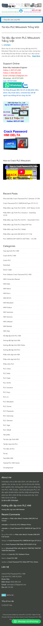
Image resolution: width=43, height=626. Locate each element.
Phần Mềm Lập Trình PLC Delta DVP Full (17, 225)
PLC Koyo (6, 392)
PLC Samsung (8, 416)
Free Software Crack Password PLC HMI (17, 274)
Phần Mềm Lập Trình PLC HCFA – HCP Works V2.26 (21, 208)
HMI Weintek (7, 326)
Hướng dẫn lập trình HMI (11, 340)
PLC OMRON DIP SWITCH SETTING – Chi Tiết (19, 239)
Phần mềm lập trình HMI (11, 354)
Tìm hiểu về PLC (9, 449)
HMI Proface (7, 307)
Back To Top (36, 614)
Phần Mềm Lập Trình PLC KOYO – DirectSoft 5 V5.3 (21, 220)
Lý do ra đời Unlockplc (10, 500)
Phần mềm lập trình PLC (11, 359)
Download (6, 265)
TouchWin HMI (8, 458)
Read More (36, 56)
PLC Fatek (6, 378)
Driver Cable (7, 270)
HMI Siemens (8, 317)
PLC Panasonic (8, 411)
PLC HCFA (7, 383)
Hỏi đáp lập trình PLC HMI (12, 336)
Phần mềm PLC (8, 364)
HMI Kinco (6, 293)
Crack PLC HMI (12, 558)
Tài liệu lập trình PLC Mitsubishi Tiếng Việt (21, 39)
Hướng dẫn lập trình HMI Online (14, 345)
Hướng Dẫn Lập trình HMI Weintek (13, 509)
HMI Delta (6, 284)
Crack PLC (7, 260)
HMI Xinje (6, 331)
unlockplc (7, 45)
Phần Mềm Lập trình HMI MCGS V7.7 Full (17, 234)
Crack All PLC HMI (9, 256)
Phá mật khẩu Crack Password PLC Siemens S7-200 (21, 198)
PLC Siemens (8, 420)
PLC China (7, 369)
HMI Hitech (7, 288)
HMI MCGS (7, 298)
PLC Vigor (6, 425)
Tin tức (5, 453)
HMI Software (8, 321)
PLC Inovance (8, 387)
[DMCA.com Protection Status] (8, 596)
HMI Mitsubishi (8, 303)
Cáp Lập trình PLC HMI (11, 251)
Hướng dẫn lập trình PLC (11, 350)
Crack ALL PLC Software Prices (20, 524)
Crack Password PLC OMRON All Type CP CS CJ (20, 203)
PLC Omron (7, 406)
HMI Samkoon (8, 312)
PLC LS (5, 397)
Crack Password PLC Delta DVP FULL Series (23, 562)
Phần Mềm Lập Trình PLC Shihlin (14, 229)
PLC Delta (6, 373)
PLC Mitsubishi (8, 402)
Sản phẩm (6, 435)
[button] (26, 621)
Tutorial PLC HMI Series (11, 463)
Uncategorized (8, 468)
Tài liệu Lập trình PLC (10, 444)
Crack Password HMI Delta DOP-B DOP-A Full (21, 544)
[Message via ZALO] (25, 87)
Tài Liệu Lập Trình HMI (11, 439)
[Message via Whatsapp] (12, 87)
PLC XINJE (7, 430)
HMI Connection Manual (11, 279)
